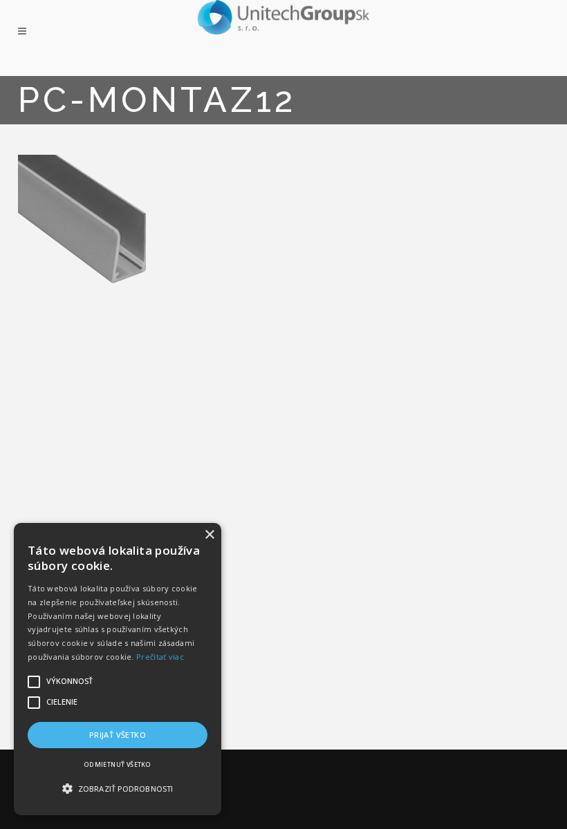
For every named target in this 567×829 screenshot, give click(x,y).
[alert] (117, 669)
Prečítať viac (160, 656)
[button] (117, 789)
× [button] (209, 535)
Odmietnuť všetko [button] (117, 764)
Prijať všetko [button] (117, 735)
